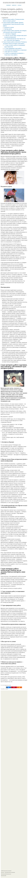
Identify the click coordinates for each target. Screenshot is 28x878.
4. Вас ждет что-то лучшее (10, 51)
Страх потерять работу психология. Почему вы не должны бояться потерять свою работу (15, 42)
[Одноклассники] (19, 687)
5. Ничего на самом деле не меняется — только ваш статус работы (14, 54)
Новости (14, 5)
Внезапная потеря (8, 685)
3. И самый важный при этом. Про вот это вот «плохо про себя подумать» (14, 39)
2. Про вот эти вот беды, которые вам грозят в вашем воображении (15, 36)
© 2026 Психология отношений (6, 870)
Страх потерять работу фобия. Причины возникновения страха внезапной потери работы (13, 24)
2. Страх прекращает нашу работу (12, 48)
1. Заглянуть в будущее (10, 34)
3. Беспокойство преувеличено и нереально (15, 50)
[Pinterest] (14, 687)
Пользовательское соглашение (10, 872)
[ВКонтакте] (8, 687)
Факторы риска (8, 29)
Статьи (19, 5)
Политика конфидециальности (6, 873)
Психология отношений (14, 2)
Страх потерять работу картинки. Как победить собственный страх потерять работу (15, 31)
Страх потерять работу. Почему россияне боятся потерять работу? (13, 20)
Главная (8, 5)
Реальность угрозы (9, 27)
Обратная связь (3, 875)
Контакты (2, 872)
